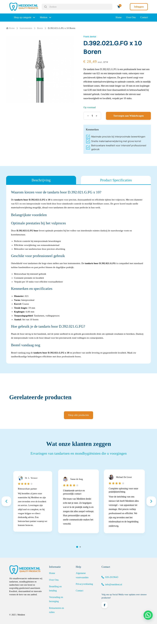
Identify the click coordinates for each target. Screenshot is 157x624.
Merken (43, 17)
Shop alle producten (78, 415)
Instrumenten (26, 28)
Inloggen (139, 6)
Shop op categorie (22, 17)
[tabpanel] (78, 274)
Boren (40, 28)
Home (119, 17)
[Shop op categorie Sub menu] (34, 17)
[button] (148, 615)
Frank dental (89, 36)
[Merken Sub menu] (50, 17)
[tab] (41, 180)
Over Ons (131, 17)
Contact (144, 17)
